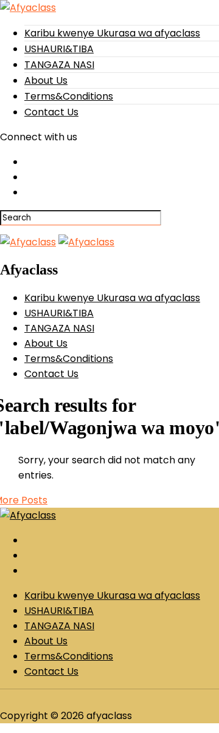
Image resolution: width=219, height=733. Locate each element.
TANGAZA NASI (59, 65)
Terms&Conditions (68, 96)
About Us (46, 80)
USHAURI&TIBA (59, 49)
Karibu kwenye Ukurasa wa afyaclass (112, 33)
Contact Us (51, 112)
